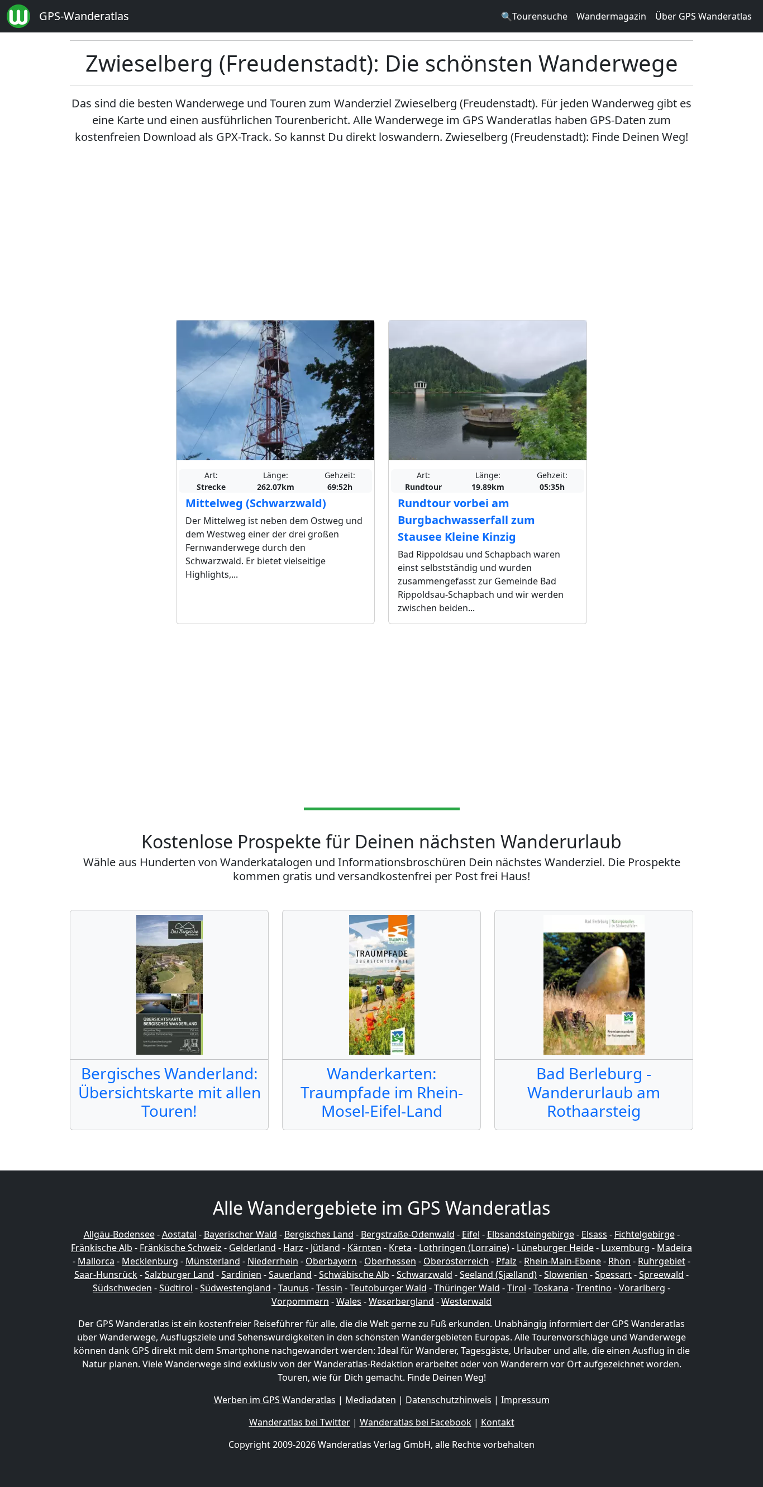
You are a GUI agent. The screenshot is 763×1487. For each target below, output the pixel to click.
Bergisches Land (319, 1234)
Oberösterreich (456, 1261)
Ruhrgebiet (661, 1261)
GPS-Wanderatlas (84, 15)
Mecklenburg (150, 1261)
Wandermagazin (611, 16)
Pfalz (506, 1261)
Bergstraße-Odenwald (408, 1234)
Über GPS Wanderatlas (703, 16)
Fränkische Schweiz (181, 1247)
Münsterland (212, 1261)
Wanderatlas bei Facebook (415, 1422)
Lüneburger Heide (555, 1247)
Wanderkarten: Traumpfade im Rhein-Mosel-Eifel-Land (382, 1092)
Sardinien (241, 1274)
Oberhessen (390, 1261)
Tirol (516, 1288)
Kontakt (497, 1422)
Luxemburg (625, 1247)
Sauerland (290, 1274)
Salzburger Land (179, 1274)
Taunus (293, 1288)
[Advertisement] (381, 232)
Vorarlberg (642, 1288)
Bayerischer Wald (240, 1234)
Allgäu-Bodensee (119, 1234)
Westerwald (466, 1301)
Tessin (329, 1288)
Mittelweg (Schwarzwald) (255, 503)
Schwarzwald (424, 1274)
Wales (348, 1301)
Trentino (594, 1288)
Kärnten (364, 1247)
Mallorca (96, 1261)
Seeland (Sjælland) (498, 1274)
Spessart (613, 1274)
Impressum (525, 1400)
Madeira (674, 1247)
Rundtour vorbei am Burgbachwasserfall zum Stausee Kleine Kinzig (466, 519)
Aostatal (179, 1234)
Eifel (471, 1234)
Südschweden (122, 1288)
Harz (293, 1247)
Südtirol (176, 1288)
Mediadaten (370, 1400)
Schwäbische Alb (354, 1274)
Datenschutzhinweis (449, 1400)
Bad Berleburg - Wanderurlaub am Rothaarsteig (593, 1092)
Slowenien (566, 1274)
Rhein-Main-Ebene (562, 1261)
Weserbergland (401, 1301)
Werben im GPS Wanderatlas (275, 1400)
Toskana (551, 1288)
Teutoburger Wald (388, 1288)
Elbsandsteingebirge (530, 1234)
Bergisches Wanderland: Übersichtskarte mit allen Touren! (169, 1092)
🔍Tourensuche (534, 16)
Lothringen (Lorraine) (464, 1247)
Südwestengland (235, 1288)
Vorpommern (300, 1301)
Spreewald (661, 1274)
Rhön (619, 1261)
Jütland (325, 1247)
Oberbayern (331, 1261)
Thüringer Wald (467, 1288)
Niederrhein (272, 1261)
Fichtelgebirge (644, 1234)
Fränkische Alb (101, 1247)
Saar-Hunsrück (105, 1274)
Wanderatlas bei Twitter (299, 1422)
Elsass (594, 1234)
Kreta (400, 1247)
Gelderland (252, 1247)
